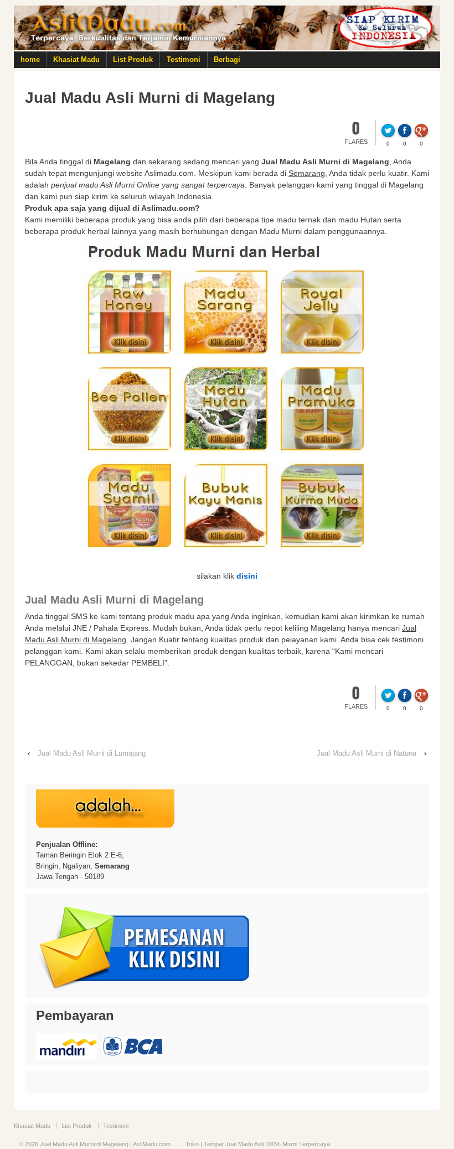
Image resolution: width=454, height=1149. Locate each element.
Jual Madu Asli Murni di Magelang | (85, 1144)
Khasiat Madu (76, 59)
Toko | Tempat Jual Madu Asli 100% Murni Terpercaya (257, 1144)
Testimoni (183, 59)
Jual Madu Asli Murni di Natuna (366, 753)
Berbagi (227, 59)
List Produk (133, 59)
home (30, 59)
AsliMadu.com (152, 1144)
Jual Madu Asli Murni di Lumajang (92, 753)
